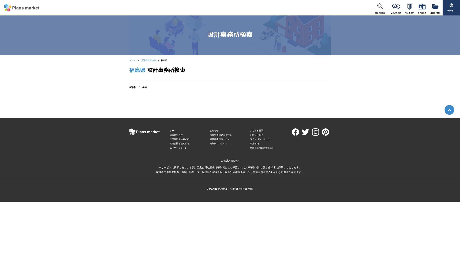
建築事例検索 (380, 13)
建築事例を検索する (179, 139)
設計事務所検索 (148, 60)
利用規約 (254, 143)
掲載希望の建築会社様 (221, 135)
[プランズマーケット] (19, 8)
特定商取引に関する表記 (262, 148)
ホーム (132, 60)
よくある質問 (396, 13)
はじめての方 (176, 135)
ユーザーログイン (178, 148)
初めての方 (409, 13)
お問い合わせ (256, 135)
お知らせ (214, 130)
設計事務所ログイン (219, 139)
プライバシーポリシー (261, 139)
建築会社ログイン (218, 143)
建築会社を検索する (179, 143)
